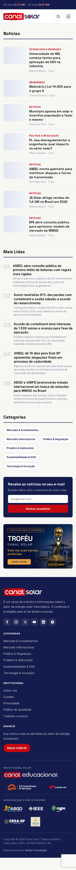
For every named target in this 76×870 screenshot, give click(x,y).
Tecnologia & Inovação (21, 466)
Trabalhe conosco (15, 716)
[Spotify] (52, 622)
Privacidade (11, 703)
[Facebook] (7, 622)
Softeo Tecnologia (36, 850)
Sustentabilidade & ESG (21, 457)
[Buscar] (58, 16)
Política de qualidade (17, 709)
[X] (25, 622)
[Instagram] (16, 622)
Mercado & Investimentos (23, 430)
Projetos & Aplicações (20, 448)
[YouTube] (34, 622)
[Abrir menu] (68, 16)
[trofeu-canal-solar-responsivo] (38, 546)
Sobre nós (10, 690)
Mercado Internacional (21, 439)
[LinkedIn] (43, 622)
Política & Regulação (55, 439)
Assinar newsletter (38, 508)
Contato (8, 697)
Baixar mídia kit (17, 748)
